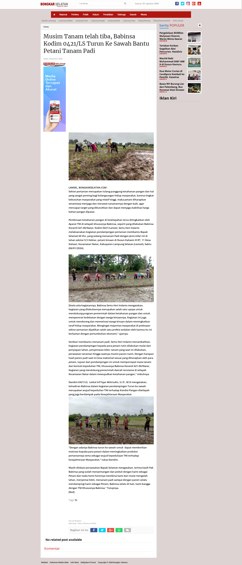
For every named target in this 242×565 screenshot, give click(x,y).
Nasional (63, 14)
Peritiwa (75, 14)
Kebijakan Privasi (88, 562)
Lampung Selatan (66, 21)
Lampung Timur (81, 21)
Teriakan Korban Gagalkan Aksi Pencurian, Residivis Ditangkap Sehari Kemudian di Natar (171, 51)
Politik (85, 14)
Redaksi (44, 562)
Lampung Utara (129, 21)
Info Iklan (75, 562)
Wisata (144, 14)
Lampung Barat (114, 21)
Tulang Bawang (144, 21)
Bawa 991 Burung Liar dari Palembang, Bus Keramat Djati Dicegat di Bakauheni (172, 88)
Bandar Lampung (49, 21)
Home (46, 26)
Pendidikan (108, 14)
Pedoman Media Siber (59, 562)
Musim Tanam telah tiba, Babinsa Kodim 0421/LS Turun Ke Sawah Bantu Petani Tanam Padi (96, 43)
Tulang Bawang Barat (161, 21)
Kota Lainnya (178, 21)
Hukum (96, 14)
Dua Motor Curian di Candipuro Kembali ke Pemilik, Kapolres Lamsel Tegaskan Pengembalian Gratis (172, 77)
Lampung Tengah (98, 21)
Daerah (133, 14)
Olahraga (121, 14)
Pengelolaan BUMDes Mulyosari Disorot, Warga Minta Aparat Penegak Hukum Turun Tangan (172, 38)
